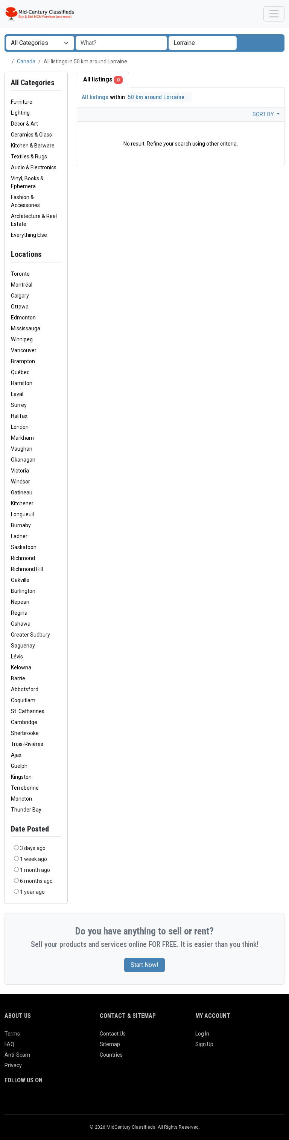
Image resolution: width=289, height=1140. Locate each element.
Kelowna (21, 667)
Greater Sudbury (30, 635)
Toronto (20, 274)
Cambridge (24, 722)
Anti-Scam (17, 1055)
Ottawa (20, 307)
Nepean (20, 602)
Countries (111, 1055)
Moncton (21, 799)
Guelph (19, 766)
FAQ (9, 1044)
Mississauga (25, 328)
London (20, 427)
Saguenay (23, 646)
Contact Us (113, 1034)
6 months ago (36, 881)
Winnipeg (22, 339)
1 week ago (33, 859)
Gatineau (21, 492)
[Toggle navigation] (273, 13)
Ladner (19, 536)
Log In (202, 1034)
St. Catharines (27, 711)
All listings (101, 79)
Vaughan (21, 449)
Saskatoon (24, 547)
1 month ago (35, 870)
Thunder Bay (26, 810)
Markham (22, 438)
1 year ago (32, 892)
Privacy (13, 1065)
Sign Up (204, 1044)
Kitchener (22, 503)
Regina (19, 613)
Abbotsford (24, 689)
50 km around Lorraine (157, 97)
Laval (17, 394)
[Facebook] (9, 1101)
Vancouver (24, 350)
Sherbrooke (25, 733)
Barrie (18, 678)
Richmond (23, 558)
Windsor (20, 482)
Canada (26, 61)
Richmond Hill (27, 569)
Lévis (17, 657)
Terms (12, 1034)
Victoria (20, 471)
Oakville (20, 580)
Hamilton (21, 383)
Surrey (19, 405)
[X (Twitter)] (19, 1101)
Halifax (19, 416)
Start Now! (144, 964)
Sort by (263, 114)
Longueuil (22, 514)
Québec (20, 372)
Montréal (21, 285)
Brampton (23, 361)
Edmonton (23, 318)
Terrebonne (25, 788)
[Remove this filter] (58, 254)
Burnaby (21, 525)
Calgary (20, 296)
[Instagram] (30, 1101)
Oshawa (20, 624)
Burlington (23, 591)
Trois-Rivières (27, 744)
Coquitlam (23, 700)
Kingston (21, 777)
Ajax (16, 755)
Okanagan (23, 460)
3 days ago (33, 848)
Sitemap (110, 1044)
